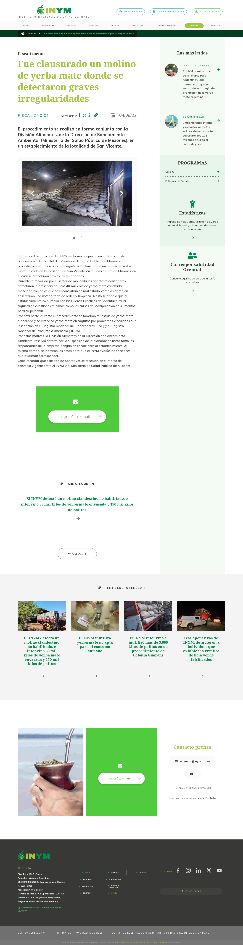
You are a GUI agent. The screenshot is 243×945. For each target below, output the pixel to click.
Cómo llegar (193, 891)
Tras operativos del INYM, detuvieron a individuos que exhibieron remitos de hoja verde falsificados (201, 649)
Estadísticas (193, 117)
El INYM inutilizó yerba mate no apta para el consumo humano (95, 644)
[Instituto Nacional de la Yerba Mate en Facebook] (177, 870)
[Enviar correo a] (192, 774)
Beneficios (93, 26)
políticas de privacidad (132, 942)
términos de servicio (160, 942)
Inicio (25, 26)
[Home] (54, 9)
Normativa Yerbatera (168, 26)
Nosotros (46, 26)
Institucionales (196, 65)
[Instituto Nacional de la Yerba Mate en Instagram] (188, 870)
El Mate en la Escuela (177, 181)
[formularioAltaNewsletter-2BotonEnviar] (100, 416)
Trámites (115, 26)
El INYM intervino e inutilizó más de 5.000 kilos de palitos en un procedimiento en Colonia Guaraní (148, 647)
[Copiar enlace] (96, 115)
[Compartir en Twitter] (84, 115)
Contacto (215, 26)
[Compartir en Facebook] (79, 115)
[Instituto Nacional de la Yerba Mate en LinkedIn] (198, 870)
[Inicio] (22, 34)
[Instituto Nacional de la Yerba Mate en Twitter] (208, 870)
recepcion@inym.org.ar (30, 889)
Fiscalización (34, 115)
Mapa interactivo (133, 11)
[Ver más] (192, 237)
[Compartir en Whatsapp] (89, 115)
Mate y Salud (70, 26)
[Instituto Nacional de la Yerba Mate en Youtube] (219, 870)
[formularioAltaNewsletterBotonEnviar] (139, 778)
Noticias (194, 26)
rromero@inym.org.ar (194, 761)
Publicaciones (139, 26)
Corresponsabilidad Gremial (192, 266)
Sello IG (169, 171)
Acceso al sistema (210, 11)
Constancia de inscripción (170, 11)
